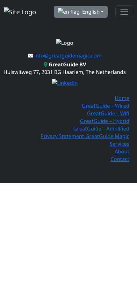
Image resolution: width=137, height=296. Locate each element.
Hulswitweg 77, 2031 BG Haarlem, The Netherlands (65, 68)
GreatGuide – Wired (105, 105)
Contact (120, 159)
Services (119, 143)
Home (122, 98)
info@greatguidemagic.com (68, 55)
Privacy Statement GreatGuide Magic (84, 136)
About (122, 151)
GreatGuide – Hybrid (104, 121)
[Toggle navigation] (124, 11)
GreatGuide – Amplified (101, 128)
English (91, 11)
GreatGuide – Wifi (108, 113)
